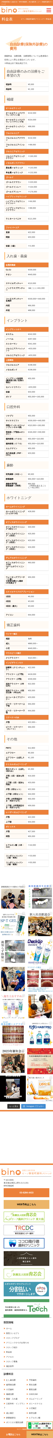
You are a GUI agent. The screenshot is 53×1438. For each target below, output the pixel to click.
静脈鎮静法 (11, 1418)
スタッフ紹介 (12, 1347)
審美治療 (33, 1389)
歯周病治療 (11, 1385)
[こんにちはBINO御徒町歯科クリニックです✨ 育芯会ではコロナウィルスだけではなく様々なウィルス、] (13, 1089)
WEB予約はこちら (26, 1204)
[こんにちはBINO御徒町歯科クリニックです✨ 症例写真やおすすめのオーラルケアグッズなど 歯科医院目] (40, 897)
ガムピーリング (35, 1399)
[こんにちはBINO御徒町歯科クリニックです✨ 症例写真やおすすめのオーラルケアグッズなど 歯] (13, 1034)
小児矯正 (33, 1408)
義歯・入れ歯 (12, 1399)
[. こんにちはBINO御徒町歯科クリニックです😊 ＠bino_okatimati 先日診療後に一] (13, 1061)
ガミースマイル (35, 1403)
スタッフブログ (12, 1338)
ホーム (9, 1328)
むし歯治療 (11, 1380)
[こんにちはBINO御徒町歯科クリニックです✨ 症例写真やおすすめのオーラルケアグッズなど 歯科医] (13, 952)
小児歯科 (10, 1389)
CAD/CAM (33, 1394)
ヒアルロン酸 (34, 1418)
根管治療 (33, 1413)
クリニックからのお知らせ (17, 1342)
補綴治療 (10, 1394)
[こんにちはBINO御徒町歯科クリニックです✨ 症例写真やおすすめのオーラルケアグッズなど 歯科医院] (13, 897)
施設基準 (10, 1366)
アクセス (10, 1357)
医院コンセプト (12, 1333)
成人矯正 (10, 1413)
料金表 (9, 1352)
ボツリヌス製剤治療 (14, 1422)
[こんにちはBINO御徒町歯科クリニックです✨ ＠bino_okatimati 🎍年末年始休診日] (40, 1061)
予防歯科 (33, 1380)
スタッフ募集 (12, 1361)
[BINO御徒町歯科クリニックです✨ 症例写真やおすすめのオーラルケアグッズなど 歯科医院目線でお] (40, 1089)
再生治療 (33, 1385)
